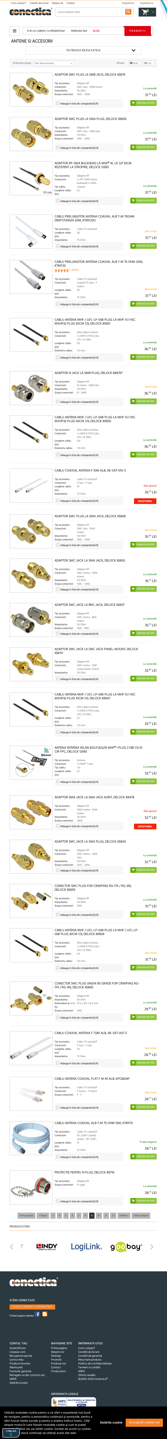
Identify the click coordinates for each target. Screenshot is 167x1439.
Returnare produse (89, 1360)
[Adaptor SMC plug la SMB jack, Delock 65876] (31, 90)
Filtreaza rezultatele (83, 50)
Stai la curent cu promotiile (32, 1307)
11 (106, 1216)
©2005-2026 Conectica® (93, 1379)
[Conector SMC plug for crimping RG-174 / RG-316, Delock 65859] (31, 901)
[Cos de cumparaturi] (152, 12)
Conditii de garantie (90, 1356)
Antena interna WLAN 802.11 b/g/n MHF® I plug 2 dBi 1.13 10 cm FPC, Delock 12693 (98, 749)
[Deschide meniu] (15, 31)
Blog (96, 31)
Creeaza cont (17, 1352)
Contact (71, 3)
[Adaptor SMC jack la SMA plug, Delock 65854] (31, 857)
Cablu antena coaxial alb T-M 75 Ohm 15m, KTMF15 (94, 1123)
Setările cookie (111, 1422)
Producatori (58, 1371)
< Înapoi (43, 1216)
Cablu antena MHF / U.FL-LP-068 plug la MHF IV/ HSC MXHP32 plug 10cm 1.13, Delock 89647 (95, 696)
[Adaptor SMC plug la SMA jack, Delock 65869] (31, 531)
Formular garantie (20, 1371)
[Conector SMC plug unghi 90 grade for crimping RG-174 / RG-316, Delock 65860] (31, 998)
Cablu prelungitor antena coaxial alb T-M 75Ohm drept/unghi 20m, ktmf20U (94, 218)
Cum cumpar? (18, 3)
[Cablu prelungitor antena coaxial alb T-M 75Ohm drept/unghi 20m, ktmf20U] (31, 232)
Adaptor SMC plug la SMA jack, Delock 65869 (90, 516)
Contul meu (17, 1360)
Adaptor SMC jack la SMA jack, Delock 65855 (90, 560)
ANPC (81, 1371)
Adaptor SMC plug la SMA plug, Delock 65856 (90, 119)
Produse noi (79, 31)
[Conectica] (34, 1282)
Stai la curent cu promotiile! (46, 31)
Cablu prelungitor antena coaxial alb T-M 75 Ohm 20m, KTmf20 (99, 263)
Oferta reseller (87, 1375)
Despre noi (57, 3)
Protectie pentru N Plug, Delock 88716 (84, 1172)
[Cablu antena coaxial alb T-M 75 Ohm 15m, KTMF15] (31, 1138)
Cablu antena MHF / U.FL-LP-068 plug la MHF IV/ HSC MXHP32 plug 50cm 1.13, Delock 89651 (95, 321)
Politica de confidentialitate (95, 1363)
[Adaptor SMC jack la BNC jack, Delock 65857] (31, 620)
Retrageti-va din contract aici (27, 1375)
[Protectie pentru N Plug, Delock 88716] (31, 1187)
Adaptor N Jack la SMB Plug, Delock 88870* (89, 373)
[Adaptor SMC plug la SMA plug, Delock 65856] (31, 134)
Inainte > (124, 1216)
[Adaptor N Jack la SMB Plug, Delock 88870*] (31, 388)
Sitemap (56, 1356)
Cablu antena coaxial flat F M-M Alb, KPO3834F (92, 1079)
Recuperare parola (21, 1356)
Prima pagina (26, 1216)
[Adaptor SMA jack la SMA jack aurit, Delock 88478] (31, 812)
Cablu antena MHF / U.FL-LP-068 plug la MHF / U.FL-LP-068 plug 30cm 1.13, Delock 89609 (96, 932)
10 (99, 1216)
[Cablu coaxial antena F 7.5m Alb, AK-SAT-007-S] (31, 1048)
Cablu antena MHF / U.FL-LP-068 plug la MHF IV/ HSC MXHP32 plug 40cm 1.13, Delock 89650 (95, 419)
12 (113, 1216)
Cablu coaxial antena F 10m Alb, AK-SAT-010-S (90, 470)
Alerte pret (16, 1367)
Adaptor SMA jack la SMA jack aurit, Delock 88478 (94, 797)
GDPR (13, 1379)
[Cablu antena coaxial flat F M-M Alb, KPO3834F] (31, 1094)
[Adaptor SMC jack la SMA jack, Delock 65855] (31, 576)
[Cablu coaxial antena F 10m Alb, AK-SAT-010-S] (31, 486)
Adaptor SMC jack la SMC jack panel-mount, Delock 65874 (96, 651)
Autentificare (18, 1348)
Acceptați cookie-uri (144, 1422)
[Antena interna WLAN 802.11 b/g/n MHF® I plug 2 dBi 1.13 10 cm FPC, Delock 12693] (31, 763)
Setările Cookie (18, 1383)
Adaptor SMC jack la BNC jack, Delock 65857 (89, 605)
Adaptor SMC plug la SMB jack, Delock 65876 (90, 74)
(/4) (79, 104)
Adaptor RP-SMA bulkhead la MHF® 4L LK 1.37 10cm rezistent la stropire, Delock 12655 (93, 165)
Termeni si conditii (89, 1367)
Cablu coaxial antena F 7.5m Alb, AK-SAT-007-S (91, 1033)
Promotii (138, 31)
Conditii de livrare (39, 3)
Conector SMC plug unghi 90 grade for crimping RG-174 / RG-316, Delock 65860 (97, 985)
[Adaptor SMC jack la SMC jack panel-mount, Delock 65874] (31, 664)
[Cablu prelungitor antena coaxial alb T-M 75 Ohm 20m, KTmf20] (31, 277)
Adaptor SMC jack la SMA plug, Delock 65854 (90, 841)
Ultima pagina (141, 1216)
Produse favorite (20, 1363)
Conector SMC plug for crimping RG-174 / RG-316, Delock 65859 (93, 888)
